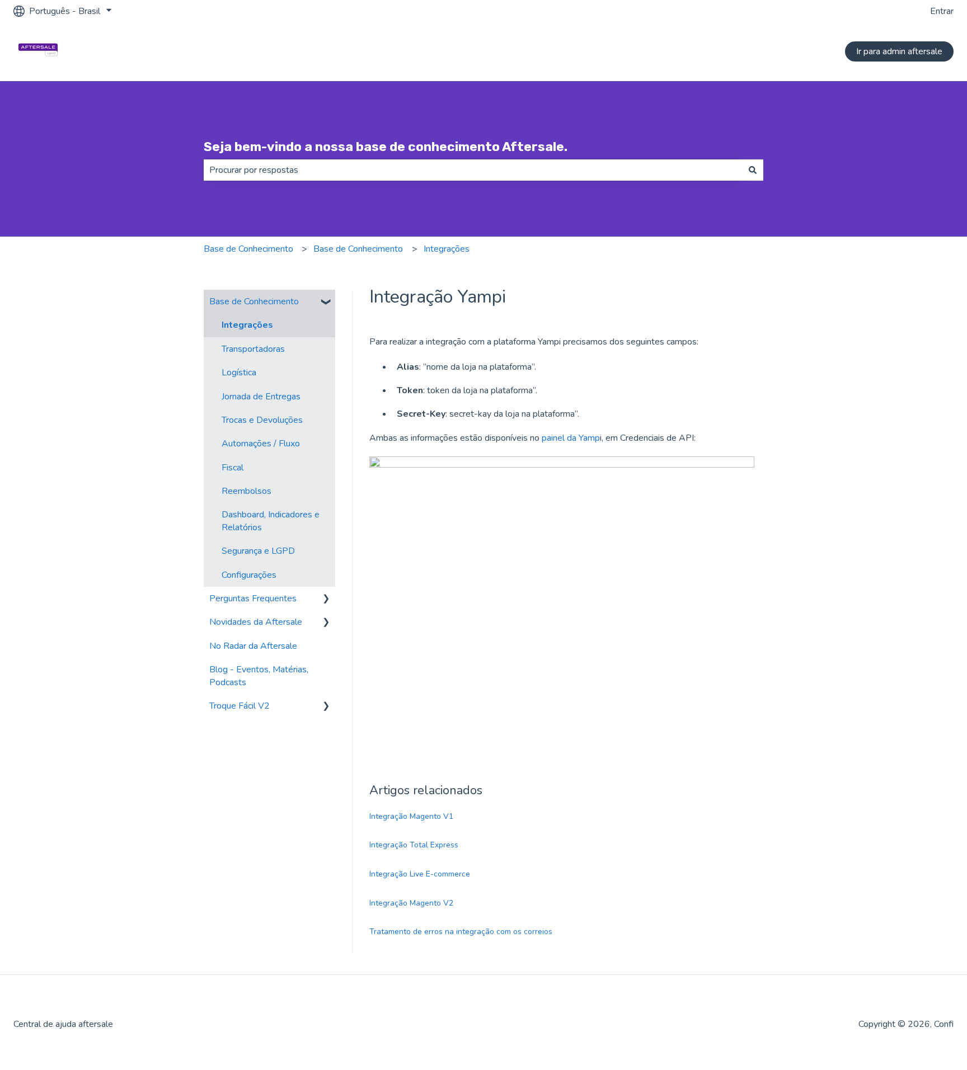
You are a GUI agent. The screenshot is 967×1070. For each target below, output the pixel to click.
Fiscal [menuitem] (232, 467)
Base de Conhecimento (248, 249)
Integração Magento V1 (411, 816)
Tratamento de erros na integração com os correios (460, 931)
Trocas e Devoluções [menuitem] (262, 420)
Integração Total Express (413, 845)
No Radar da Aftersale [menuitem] (253, 646)
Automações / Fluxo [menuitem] (261, 443)
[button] (326, 302)
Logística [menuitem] (239, 372)
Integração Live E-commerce (419, 874)
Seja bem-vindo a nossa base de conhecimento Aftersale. (385, 146)
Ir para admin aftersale (899, 51)
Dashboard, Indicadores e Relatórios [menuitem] (271, 520)
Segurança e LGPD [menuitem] (258, 551)
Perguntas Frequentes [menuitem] (253, 598)
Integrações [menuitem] (247, 325)
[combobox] (473, 170)
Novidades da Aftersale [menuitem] (255, 622)
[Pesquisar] (752, 170)
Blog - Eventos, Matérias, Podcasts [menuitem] (258, 675)
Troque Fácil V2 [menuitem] (239, 706)
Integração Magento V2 (411, 903)
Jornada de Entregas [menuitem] (261, 396)
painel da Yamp (571, 438)
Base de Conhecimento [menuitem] (254, 301)
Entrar (942, 11)
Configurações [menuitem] (249, 575)
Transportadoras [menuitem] (253, 349)
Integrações (447, 249)
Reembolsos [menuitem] (246, 491)
